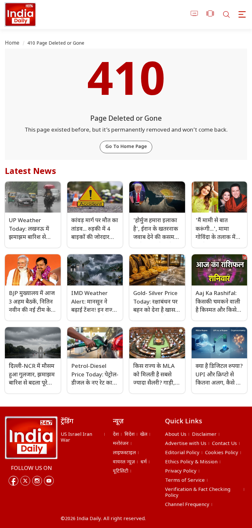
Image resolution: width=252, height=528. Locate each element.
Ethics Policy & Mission (191, 462)
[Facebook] (13, 481)
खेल (143, 435)
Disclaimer (204, 435)
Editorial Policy (182, 453)
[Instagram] (37, 481)
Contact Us (224, 444)
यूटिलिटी (120, 471)
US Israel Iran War (76, 438)
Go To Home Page (126, 147)
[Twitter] (25, 481)
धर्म (143, 462)
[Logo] (31, 437)
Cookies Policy (221, 453)
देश (116, 435)
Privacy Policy (181, 471)
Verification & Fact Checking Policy (197, 493)
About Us (175, 435)
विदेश (129, 435)
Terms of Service (185, 480)
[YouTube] (49, 481)
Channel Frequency (187, 505)
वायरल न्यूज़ (124, 462)
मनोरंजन (121, 444)
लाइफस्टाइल (124, 453)
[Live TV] (194, 14)
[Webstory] (210, 15)
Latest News (30, 172)
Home (12, 43)
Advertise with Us (185, 444)
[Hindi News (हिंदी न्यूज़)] (19, 14)
